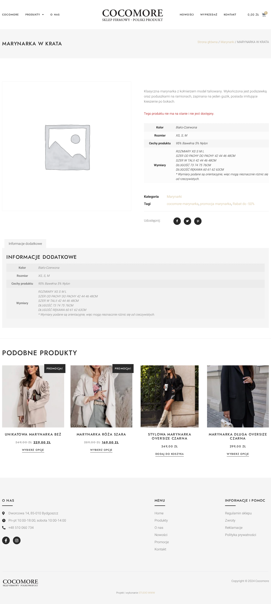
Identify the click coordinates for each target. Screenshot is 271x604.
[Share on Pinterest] (198, 221)
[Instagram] (17, 540)
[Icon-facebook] (6, 540)
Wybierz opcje (33, 450)
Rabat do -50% (243, 203)
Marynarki (227, 42)
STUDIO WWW (147, 593)
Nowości (187, 15)
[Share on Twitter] (187, 221)
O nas (55, 15)
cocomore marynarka (183, 203)
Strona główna (208, 42)
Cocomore (10, 15)
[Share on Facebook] (177, 221)
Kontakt (230, 15)
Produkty (32, 15)
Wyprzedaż (208, 15)
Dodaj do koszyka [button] (169, 454)
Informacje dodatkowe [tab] (25, 243)
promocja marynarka (215, 203)
